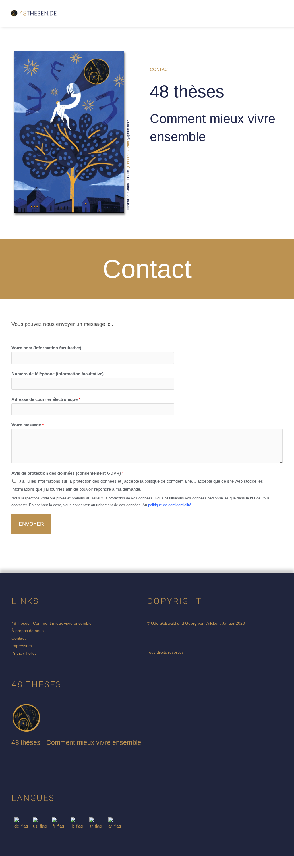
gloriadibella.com (128, 154)
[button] (154, 13)
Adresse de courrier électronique (45, 399)
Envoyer (31, 524)
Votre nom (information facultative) (46, 347)
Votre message (27, 424)
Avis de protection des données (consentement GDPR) (67, 473)
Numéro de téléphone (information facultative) (57, 373)
